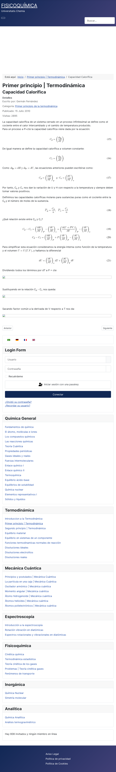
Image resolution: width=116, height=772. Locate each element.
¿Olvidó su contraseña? (18, 401)
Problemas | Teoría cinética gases (24, 668)
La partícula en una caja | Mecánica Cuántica (30, 581)
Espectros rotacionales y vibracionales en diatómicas (35, 634)
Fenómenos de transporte (19, 673)
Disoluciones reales (16, 557)
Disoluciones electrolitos (19, 552)
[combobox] (100, 20)
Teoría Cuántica (14, 446)
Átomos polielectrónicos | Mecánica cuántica (30, 605)
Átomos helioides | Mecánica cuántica (26, 600)
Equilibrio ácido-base (17, 479)
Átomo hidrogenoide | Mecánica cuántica (28, 596)
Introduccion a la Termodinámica (23, 518)
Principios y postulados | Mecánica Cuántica (30, 576)
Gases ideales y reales (17, 455)
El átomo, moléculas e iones (21, 431)
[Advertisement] (58, 49)
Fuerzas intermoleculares (19, 460)
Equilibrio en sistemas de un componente (28, 537)
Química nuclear (14, 489)
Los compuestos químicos (20, 436)
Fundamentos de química (19, 426)
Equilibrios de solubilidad (19, 484)
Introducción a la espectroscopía (24, 625)
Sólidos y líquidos (15, 499)
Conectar (58, 394)
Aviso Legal (52, 753)
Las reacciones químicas (19, 441)
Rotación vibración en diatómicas (24, 629)
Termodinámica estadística (20, 659)
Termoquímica (13, 475)
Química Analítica (15, 717)
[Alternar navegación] (3, 18)
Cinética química (14, 654)
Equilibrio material (15, 533)
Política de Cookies (57, 763)
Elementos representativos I (21, 494)
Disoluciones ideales (16, 547)
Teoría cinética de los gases (21, 663)
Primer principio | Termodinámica (24, 523)
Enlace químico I (14, 465)
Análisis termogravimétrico (20, 722)
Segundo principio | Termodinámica (25, 528)
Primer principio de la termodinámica (36, 106)
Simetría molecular (15, 697)
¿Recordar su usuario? (17, 405)
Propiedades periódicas (18, 451)
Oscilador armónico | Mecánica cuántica (28, 586)
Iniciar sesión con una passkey (61, 384)
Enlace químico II (14, 470)
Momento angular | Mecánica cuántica (27, 591)
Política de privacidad (58, 758)
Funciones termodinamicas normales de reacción (33, 542)
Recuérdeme (16, 376)
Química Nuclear (14, 692)
